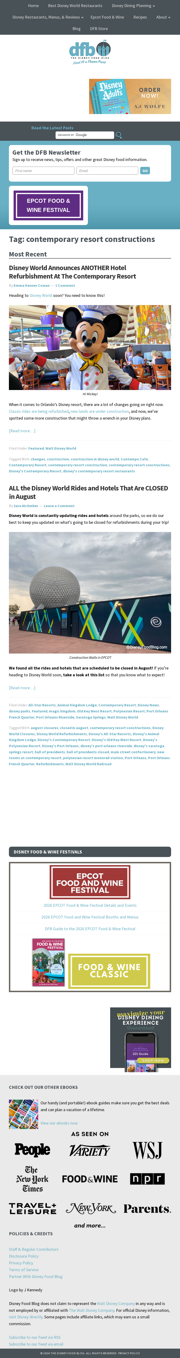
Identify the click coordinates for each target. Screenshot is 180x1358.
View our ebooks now (59, 1123)
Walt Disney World (60, 448)
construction (58, 459)
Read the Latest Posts (52, 127)
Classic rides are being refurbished (39, 411)
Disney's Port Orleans (60, 745)
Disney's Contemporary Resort (35, 471)
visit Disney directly (25, 1317)
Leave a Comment (59, 505)
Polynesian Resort (129, 711)
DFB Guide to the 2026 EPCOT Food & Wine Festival (90, 928)
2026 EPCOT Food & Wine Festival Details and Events (90, 905)
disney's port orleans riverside (106, 745)
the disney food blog (90, 42)
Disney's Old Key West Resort (116, 739)
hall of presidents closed (88, 752)
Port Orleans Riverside (55, 717)
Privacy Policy (21, 1263)
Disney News (148, 705)
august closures (44, 727)
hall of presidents (50, 752)
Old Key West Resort (94, 711)
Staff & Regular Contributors (34, 1249)
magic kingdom (62, 711)
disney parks (19, 711)
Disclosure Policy (23, 1256)
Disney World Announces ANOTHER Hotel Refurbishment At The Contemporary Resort (72, 271)
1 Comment (65, 285)
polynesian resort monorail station (93, 757)
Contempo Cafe (134, 459)
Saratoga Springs (91, 717)
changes (38, 459)
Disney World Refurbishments (62, 733)
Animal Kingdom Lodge (77, 705)
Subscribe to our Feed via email (36, 1344)
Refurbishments (50, 763)
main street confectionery (133, 752)
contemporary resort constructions (139, 465)
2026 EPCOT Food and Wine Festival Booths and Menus (90, 917)
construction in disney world (95, 459)
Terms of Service (23, 1269)
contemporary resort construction (77, 465)
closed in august (74, 727)
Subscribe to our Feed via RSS (34, 1337)
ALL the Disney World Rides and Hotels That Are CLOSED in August (88, 492)
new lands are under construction (100, 411)
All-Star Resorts (42, 705)
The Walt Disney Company (91, 1310)
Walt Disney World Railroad (88, 763)
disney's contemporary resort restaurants (99, 471)
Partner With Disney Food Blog (36, 1276)
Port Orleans (135, 757)
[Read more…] (22, 430)
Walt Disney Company (116, 1303)
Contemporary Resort (27, 465)
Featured (36, 448)
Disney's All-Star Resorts (110, 733)
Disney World (41, 295)
